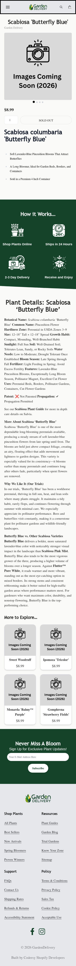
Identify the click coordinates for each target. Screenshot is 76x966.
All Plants (10, 823)
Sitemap (47, 859)
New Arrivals (12, 841)
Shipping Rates (14, 899)
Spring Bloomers (15, 850)
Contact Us (11, 890)
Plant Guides (50, 823)
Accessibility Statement (19, 917)
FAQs (7, 880)
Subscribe (38, 768)
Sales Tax (48, 899)
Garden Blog (50, 832)
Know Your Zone (53, 850)
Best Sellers (11, 832)
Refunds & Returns (16, 908)
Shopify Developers (50, 957)
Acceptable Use (52, 917)
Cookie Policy (51, 908)
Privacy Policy (51, 890)
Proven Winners (14, 859)
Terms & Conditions (55, 880)
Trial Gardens (50, 841)
